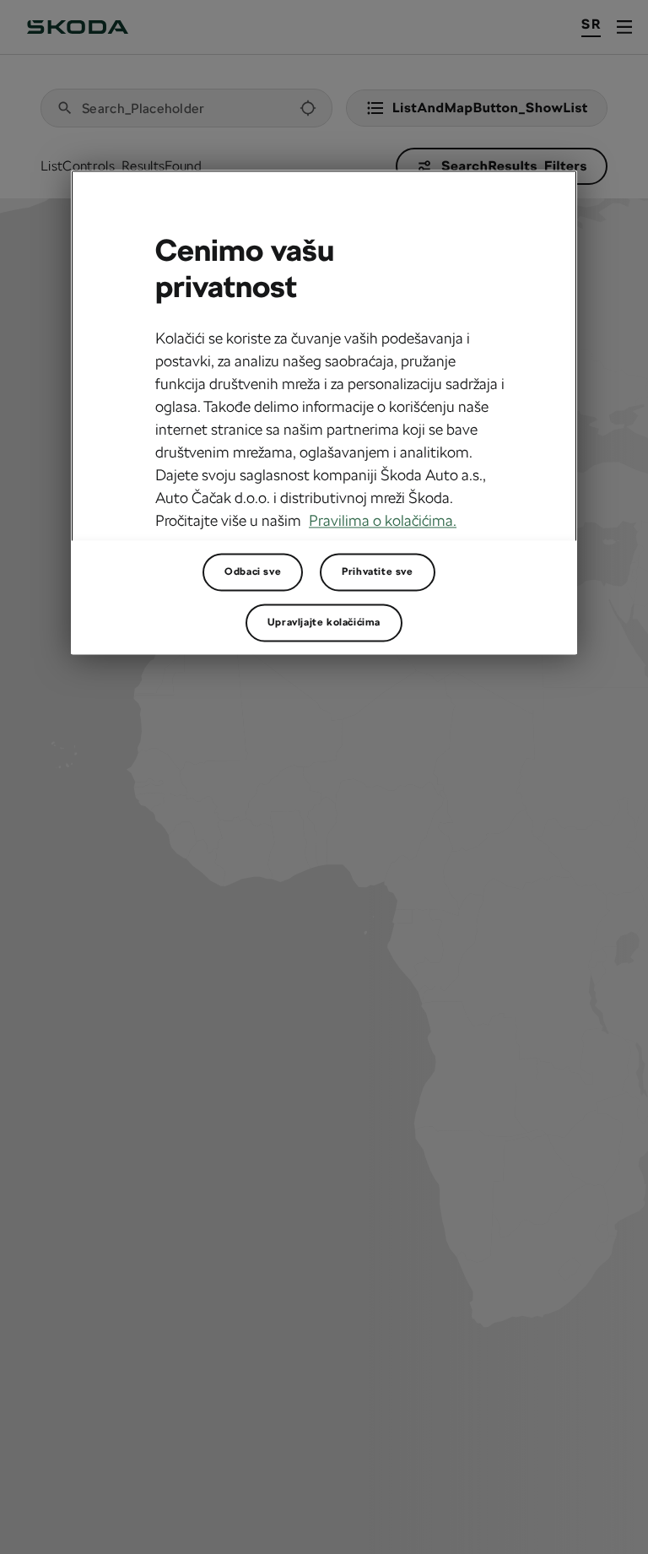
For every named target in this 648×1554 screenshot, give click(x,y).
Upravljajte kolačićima (324, 622)
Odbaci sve (252, 571)
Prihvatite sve (377, 571)
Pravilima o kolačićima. (382, 520)
